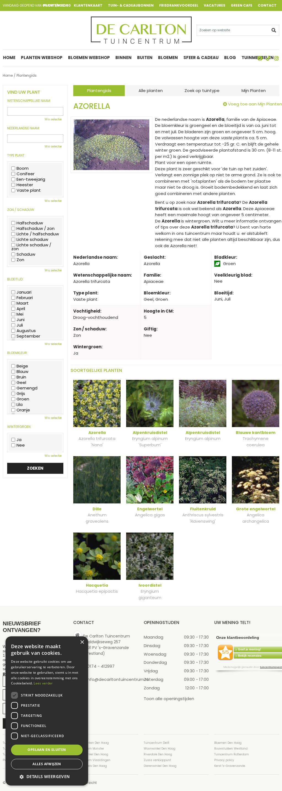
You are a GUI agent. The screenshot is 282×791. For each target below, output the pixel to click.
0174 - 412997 (101, 666)
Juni (21, 320)
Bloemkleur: (17, 353)
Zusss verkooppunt (157, 760)
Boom (23, 168)
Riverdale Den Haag (158, 754)
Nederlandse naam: (23, 128)
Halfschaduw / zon (36, 228)
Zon (20, 260)
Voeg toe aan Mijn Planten (255, 104)
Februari (25, 298)
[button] (47, 776)
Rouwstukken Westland (231, 749)
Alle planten (151, 90)
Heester (25, 185)
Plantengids (99, 90)
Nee (21, 445)
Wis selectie (53, 119)
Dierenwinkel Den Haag (160, 766)
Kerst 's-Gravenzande (229, 766)
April (21, 309)
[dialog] (47, 711)
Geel (21, 383)
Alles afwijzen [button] (46, 764)
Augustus (26, 331)
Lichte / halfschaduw (38, 234)
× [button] (82, 642)
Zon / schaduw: (21, 210)
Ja (19, 440)
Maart (23, 303)
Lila (20, 404)
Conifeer (25, 174)
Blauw (22, 372)
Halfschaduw (30, 223)
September (28, 336)
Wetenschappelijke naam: (29, 101)
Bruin (21, 377)
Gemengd (27, 388)
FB (260, 58)
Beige (22, 366)
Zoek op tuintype (202, 90)
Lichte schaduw (32, 239)
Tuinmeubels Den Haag (90, 766)
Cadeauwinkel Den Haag (90, 754)
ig (276, 58)
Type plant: (16, 155)
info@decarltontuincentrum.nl (117, 679)
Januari (24, 292)
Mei (20, 314)
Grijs (21, 394)
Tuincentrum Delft (156, 743)
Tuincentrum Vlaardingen (91, 760)
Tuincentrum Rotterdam (231, 754)
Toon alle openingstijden (169, 698)
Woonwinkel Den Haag (159, 749)
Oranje (23, 410)
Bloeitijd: (15, 279)
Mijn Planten (254, 90)
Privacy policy (224, 760)
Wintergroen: (19, 427)
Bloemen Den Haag (228, 743)
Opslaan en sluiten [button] (47, 749)
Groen (23, 399)
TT (268, 58)
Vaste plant (29, 190)
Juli (20, 325)
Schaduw (26, 254)
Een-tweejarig (31, 179)
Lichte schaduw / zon (31, 247)
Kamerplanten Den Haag (91, 743)
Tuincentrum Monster (88, 749)
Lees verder (43, 683)
